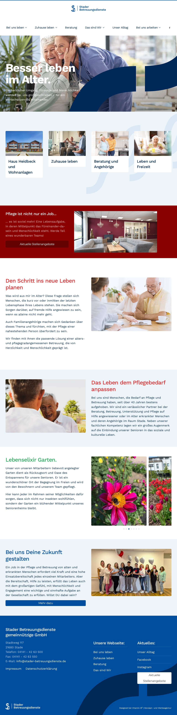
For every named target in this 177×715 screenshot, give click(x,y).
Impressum (13, 668)
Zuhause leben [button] (44, 27)
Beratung (71, 27)
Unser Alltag (120, 27)
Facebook (144, 659)
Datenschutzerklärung (41, 668)
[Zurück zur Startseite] (88, 8)
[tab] (123, 529)
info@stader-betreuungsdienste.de (41, 661)
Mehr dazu (45, 603)
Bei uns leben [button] (15, 27)
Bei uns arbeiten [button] (147, 27)
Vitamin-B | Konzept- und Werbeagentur (151, 708)
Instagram (144, 667)
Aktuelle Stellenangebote (37, 244)
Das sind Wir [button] (93, 27)
